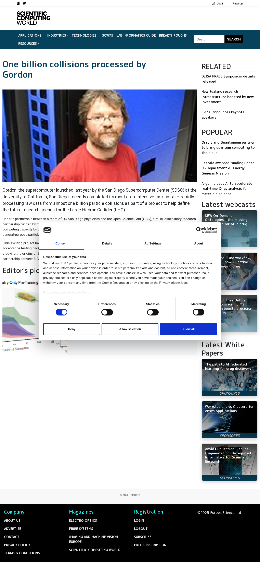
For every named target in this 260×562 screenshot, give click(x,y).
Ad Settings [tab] (152, 243)
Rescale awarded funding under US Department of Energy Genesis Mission (228, 168)
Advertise (12, 528)
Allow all (188, 329)
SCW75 (107, 35)
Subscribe (142, 537)
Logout (141, 528)
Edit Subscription (150, 545)
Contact (12, 537)
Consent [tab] (61, 243)
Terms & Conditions (22, 553)
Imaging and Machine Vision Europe (93, 539)
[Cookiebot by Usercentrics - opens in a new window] (199, 230)
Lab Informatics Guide (136, 35)
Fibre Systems (81, 528)
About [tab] (198, 243)
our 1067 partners (68, 263)
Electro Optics (83, 520)
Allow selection (130, 329)
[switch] (107, 312)
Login (139, 520)
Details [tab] (107, 243)
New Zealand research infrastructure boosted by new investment (228, 96)
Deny (71, 329)
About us (12, 520)
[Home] (33, 14)
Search (234, 39)
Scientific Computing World (94, 550)
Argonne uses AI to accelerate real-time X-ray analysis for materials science (227, 188)
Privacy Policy (17, 545)
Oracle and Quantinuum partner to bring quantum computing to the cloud (228, 147)
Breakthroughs (173, 35)
